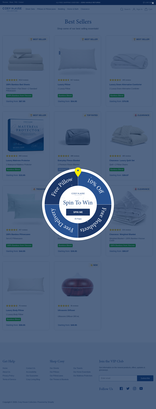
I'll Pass (78, 219)
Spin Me (78, 212)
